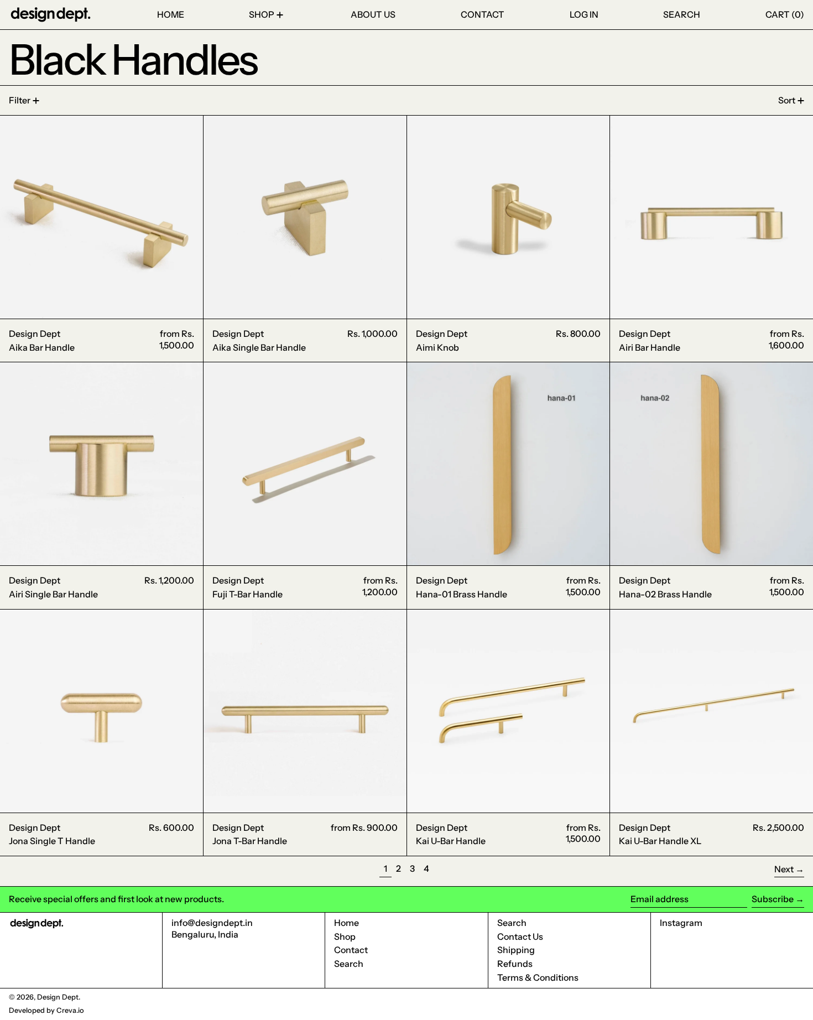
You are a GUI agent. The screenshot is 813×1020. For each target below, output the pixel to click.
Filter (19, 100)
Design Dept (58, 997)
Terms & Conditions (538, 977)
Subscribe (773, 898)
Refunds (515, 963)
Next (784, 869)
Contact (351, 949)
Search (348, 963)
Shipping (516, 949)
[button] (681, 14)
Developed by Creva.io (46, 1010)
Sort (786, 100)
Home (346, 922)
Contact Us (520, 936)
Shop (345, 936)
